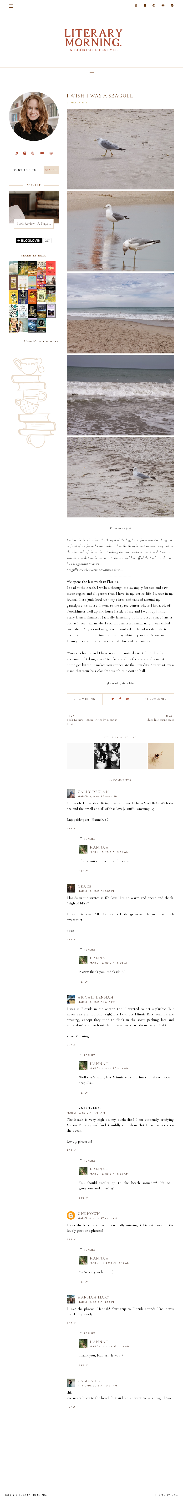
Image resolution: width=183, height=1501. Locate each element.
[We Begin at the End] (32, 274)
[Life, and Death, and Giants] (13, 331)
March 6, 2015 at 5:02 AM (109, 852)
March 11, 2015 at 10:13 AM (110, 1263)
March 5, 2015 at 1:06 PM (97, 891)
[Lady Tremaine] (32, 317)
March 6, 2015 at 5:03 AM (109, 1068)
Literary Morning (31, 1495)
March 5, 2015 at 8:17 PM (96, 1002)
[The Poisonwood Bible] (32, 302)
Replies (90, 839)
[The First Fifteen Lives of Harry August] (23, 302)
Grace (85, 886)
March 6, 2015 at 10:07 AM (97, 1218)
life (77, 699)
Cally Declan (93, 792)
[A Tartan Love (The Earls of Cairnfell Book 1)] (23, 331)
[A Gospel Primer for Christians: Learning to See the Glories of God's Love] (13, 288)
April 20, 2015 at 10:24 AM (97, 1386)
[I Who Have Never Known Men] (32, 288)
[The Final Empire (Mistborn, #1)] (23, 317)
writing (88, 699)
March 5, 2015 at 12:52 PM (98, 796)
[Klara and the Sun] (51, 274)
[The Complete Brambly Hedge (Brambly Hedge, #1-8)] (41, 300)
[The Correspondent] (23, 288)
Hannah (99, 847)
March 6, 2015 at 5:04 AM (109, 1174)
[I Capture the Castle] (13, 303)
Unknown (89, 1213)
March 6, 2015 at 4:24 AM (86, 1113)
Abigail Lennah (95, 997)
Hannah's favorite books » (41, 341)
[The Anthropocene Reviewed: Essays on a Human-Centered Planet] (41, 288)
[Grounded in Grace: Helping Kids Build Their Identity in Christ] (13, 317)
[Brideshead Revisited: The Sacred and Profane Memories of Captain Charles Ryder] (51, 303)
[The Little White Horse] (32, 331)
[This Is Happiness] (41, 317)
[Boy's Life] (41, 331)
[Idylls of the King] (51, 289)
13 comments (156, 699)
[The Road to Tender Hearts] (41, 274)
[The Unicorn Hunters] (23, 274)
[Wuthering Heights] (51, 318)
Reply (71, 828)
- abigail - (89, 1381)
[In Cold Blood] (13, 274)
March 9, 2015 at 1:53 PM (97, 1302)
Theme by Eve (166, 1495)
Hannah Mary (93, 1297)
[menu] (11, 6)
